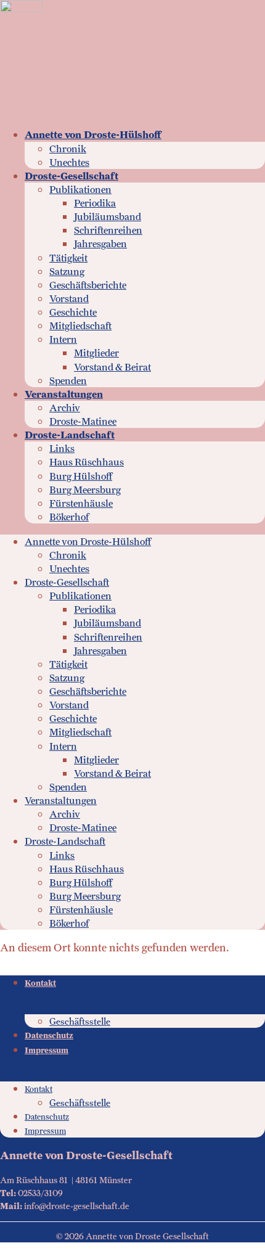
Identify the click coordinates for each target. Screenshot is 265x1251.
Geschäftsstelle (79, 1021)
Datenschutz (49, 1035)
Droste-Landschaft (70, 435)
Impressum (46, 1050)
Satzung (66, 271)
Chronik (67, 149)
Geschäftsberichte (87, 285)
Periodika (95, 203)
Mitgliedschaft (80, 326)
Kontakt (40, 983)
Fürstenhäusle (81, 503)
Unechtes (69, 162)
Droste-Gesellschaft (71, 176)
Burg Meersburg (85, 490)
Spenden (68, 381)
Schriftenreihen (108, 230)
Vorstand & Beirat (112, 367)
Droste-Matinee (82, 421)
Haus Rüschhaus (86, 462)
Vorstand (69, 299)
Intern (63, 339)
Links (62, 448)
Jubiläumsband (107, 217)
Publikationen (80, 189)
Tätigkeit (68, 258)
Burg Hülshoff (80, 476)
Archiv (64, 408)
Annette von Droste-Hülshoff (93, 135)
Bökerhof (69, 517)
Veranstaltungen (64, 394)
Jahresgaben (100, 244)
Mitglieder (96, 353)
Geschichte (73, 312)
